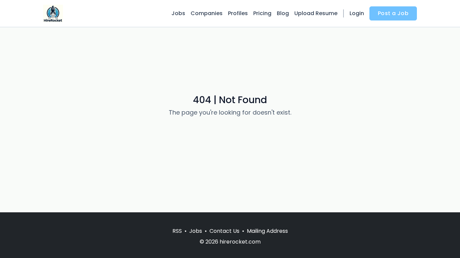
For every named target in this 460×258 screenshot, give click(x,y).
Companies (207, 13)
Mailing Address (267, 231)
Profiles (238, 13)
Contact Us (224, 231)
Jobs (178, 13)
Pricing (262, 13)
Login (357, 13)
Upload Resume (315, 13)
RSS (177, 231)
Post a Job (393, 13)
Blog (283, 13)
